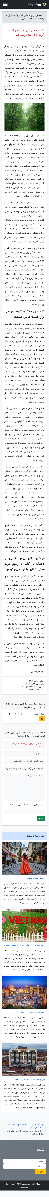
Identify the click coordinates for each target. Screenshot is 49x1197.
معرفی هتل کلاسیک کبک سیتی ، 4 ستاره (29, 1079)
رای (41, 718)
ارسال (40, 818)
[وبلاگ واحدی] (37, 4)
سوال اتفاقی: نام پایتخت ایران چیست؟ (27, 805)
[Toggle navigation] (5, 4)
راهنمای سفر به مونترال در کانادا (33, 1012)
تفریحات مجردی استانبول (35, 878)
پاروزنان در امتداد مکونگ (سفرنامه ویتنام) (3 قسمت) (24, 945)
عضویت (40, 1171)
